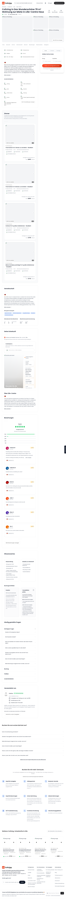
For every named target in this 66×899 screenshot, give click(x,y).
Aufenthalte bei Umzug (40, 879)
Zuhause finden (39, 3)
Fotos (3, 44)
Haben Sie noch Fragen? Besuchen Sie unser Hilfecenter (33, 759)
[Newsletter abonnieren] (62, 893)
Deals (29, 875)
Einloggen (50, 3)
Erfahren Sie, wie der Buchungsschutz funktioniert (33, 776)
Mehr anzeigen (28, 457)
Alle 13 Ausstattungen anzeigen (28, 102)
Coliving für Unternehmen (40, 870)
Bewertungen (32, 44)
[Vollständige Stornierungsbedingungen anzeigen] (33, 590)
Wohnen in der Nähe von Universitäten (32, 883)
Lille (14, 6)
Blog (56, 872)
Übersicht (8, 44)
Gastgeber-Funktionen (48, 876)
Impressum (57, 880)
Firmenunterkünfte (40, 873)
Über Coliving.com (59, 869)
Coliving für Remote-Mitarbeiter (41, 882)
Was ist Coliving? (31, 886)
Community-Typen (32, 880)
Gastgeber (46, 44)
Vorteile (29, 872)
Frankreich (10, 6)
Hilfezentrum (57, 878)
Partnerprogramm (59, 875)
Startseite (4, 6)
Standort (26, 44)
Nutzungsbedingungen (60, 886)
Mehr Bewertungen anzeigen (12, 542)
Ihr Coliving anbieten (50, 869)
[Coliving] (7, 3)
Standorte (30, 878)
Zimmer (13, 44)
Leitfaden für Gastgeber (48, 873)
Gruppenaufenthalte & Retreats (41, 876)
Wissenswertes (39, 44)
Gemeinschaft (19, 44)
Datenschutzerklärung (59, 883)
